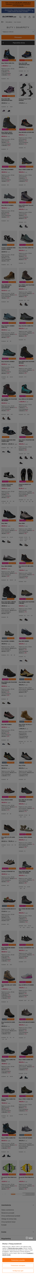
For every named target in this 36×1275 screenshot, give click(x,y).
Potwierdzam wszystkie (18, 1260)
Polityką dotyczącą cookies (15, 1248)
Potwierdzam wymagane (18, 1265)
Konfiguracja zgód (18, 1270)
